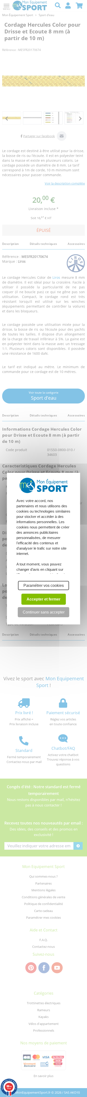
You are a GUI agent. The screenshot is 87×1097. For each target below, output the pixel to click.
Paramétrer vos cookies (43, 585)
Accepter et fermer (43, 599)
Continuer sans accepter (44, 612)
